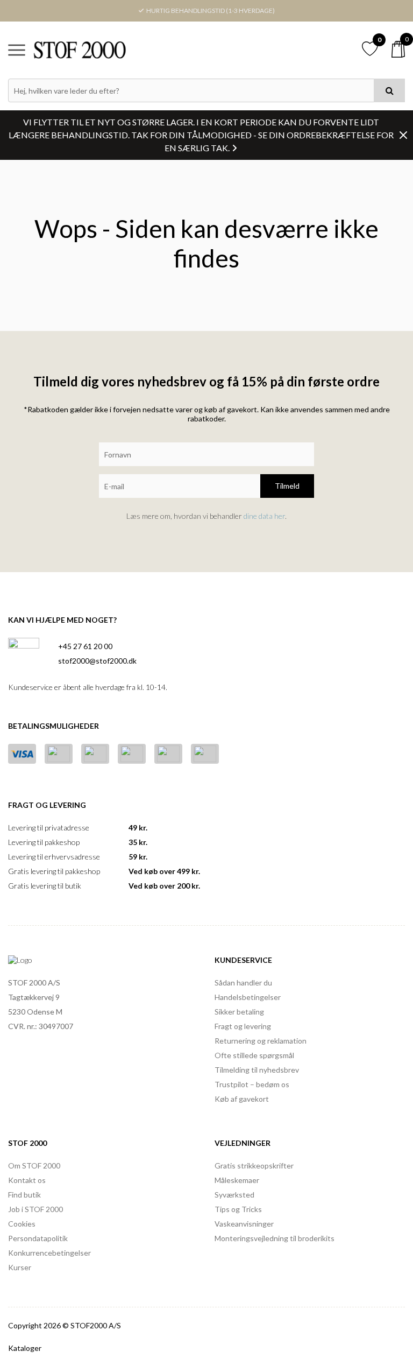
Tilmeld (287, 485)
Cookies (21, 1223)
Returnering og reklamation (261, 1040)
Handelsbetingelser (248, 997)
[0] (398, 49)
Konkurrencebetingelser (49, 1252)
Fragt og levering (243, 1026)
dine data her (264, 515)
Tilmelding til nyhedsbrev (257, 1069)
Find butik (24, 1194)
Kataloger (24, 1348)
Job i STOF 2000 (35, 1209)
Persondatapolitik (38, 1238)
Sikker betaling (239, 1011)
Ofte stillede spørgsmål (254, 1055)
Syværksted (234, 1194)
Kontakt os (27, 1180)
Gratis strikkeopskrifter (254, 1165)
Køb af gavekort (242, 1098)
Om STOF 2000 (34, 1165)
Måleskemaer (237, 1180)
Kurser (19, 1267)
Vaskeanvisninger (244, 1223)
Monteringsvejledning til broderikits (274, 1238)
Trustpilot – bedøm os (252, 1084)
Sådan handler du (243, 982)
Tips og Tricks (238, 1209)
